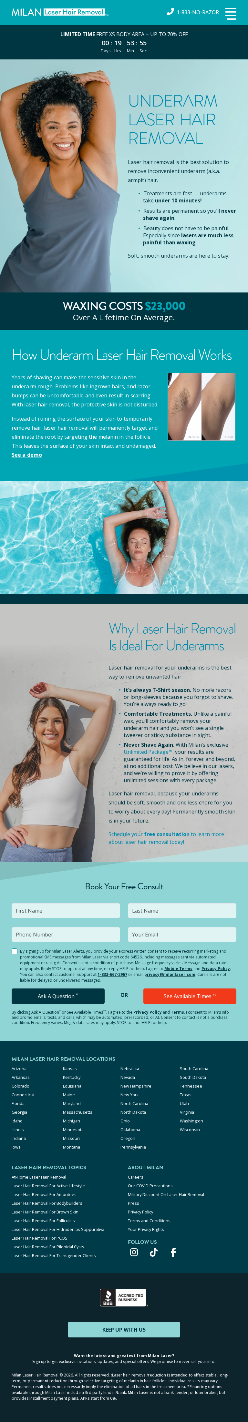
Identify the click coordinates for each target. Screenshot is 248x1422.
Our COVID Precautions (150, 1186)
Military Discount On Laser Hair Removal (166, 1194)
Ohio (125, 1121)
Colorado (20, 1086)
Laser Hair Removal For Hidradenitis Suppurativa (58, 1229)
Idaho (17, 1121)
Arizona (19, 1068)
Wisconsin (190, 1129)
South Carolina (194, 1068)
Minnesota (73, 1129)
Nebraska (129, 1068)
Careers (135, 1177)
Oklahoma (130, 1129)
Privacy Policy (216, 968)
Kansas (70, 1068)
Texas (185, 1095)
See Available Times (190, 996)
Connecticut (23, 1095)
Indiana (19, 1138)
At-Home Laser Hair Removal (39, 1177)
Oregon (127, 1138)
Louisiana (72, 1086)
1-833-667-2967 (112, 974)
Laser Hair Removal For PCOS (39, 1238)
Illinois (18, 1129)
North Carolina (134, 1103)
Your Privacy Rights (146, 1229)
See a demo (27, 454)
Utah (184, 1103)
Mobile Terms (178, 968)
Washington (191, 1121)
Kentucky (71, 1077)
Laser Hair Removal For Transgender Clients (54, 1255)
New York (129, 1095)
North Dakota (133, 1112)
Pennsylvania (133, 1147)
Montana (71, 1147)
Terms (177, 1012)
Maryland (72, 1103)
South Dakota (193, 1077)
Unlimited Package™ (148, 751)
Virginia (187, 1112)
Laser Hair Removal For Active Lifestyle (48, 1186)
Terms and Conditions (149, 1220)
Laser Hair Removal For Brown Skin (45, 1212)
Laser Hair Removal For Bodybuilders (47, 1203)
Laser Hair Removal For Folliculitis (43, 1220)
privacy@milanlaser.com (169, 974)
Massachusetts (77, 1112)
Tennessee (191, 1086)
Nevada (127, 1077)
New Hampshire (135, 1086)
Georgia (19, 1112)
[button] (229, 14)
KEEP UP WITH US (124, 1329)
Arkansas (21, 1077)
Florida (18, 1103)
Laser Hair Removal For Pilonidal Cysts (48, 1247)
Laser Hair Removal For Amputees (44, 1194)
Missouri (71, 1138)
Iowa (16, 1147)
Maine (69, 1095)
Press (133, 1203)
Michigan (71, 1121)
